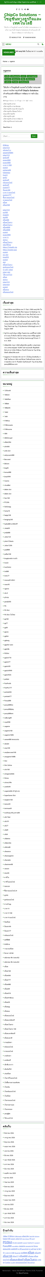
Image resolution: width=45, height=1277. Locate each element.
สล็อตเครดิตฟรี (9, 1020)
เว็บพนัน (15, 82)
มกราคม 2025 (9, 1218)
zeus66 (6, 873)
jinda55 (6, 215)
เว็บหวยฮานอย (9, 1105)
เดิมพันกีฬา (8, 1069)
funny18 (7, 511)
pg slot (5, 255)
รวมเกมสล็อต (8, 949)
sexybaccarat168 (10, 752)
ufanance (7, 851)
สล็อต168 (6, 205)
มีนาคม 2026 (8, 1155)
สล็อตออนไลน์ (30, 79)
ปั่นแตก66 (8, 79)
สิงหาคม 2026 (9, 1133)
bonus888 (7, 472)
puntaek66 (8, 692)
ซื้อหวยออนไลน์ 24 (10, 891)
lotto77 (6, 576)
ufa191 (6, 821)
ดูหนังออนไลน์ (8, 267)
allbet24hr (7, 442)
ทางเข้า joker (8, 270)
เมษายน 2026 (9, 1151)
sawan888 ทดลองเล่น (11, 739)
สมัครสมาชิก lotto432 (11, 958)
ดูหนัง (5, 178)
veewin (6, 869)
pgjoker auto (8, 645)
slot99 (5, 217)
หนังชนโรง (7, 150)
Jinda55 (7, 528)
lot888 (6, 571)
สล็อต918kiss (9, 998)
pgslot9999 (8, 671)
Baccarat (7, 459)
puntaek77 (8, 696)
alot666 (7, 447)
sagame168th (8, 153)
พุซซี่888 (7, 940)
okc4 (6, 593)
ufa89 (6, 830)
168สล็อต (7, 399)
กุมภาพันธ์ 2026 (9, 1160)
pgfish (6, 636)
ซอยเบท (7, 886)
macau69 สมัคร (9, 580)
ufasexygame (9, 856)
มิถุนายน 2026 (9, 1142)
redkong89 (8, 718)
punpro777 (7, 195)
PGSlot (6, 653)
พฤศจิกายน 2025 (10, 1173)
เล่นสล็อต (7, 1074)
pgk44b (6, 649)
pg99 (6, 628)
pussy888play (9, 709)
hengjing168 (8, 520)
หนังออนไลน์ (7, 182)
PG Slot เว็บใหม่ (9, 615)
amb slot (7, 451)
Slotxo (6, 778)
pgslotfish (7, 675)
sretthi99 (7, 787)
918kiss (6, 145)
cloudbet (7, 485)
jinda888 (7, 533)
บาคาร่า (23, 76)
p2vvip (6, 597)
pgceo (6, 632)
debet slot (7, 489)
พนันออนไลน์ (16, 79)
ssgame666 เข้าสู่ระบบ (12, 791)
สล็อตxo (6, 290)
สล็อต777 (7, 980)
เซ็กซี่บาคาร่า (8, 1065)
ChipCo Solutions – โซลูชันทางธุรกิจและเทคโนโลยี (22, 19)
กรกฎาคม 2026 (9, 1138)
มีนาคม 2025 (8, 1209)
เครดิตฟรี (7, 1060)
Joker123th (8, 545)
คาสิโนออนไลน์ (15, 76)
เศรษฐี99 (7, 1114)
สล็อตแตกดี (8, 1038)
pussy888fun (8, 705)
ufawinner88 (8, 864)
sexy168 (7, 748)
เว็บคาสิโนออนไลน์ (10, 1078)
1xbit (6, 416)
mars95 (7, 584)
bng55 (6, 468)
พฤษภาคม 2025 (9, 1200)
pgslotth (25, 1243)
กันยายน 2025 (9, 1182)
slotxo (5, 240)
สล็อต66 (6, 220)
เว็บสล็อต (7, 1096)
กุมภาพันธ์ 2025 (9, 1213)
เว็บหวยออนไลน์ (9, 1100)
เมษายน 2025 (9, 1204)
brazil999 (7, 477)
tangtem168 (8, 800)
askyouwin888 (9, 455)
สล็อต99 (7, 1002)
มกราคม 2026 (9, 1164)
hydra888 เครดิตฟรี (10, 524)
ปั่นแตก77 (7, 931)
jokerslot (6, 285)
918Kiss (7, 421)
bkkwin (6, 464)
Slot (5, 761)
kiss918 (6, 257)
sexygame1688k (9, 757)
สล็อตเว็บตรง (7, 222)
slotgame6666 (9, 774)
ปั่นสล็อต (7, 922)
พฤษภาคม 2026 (9, 1146)
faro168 (7, 498)
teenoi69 (7, 804)
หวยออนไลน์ (7, 200)
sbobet (6, 744)
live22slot (7, 567)
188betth (7, 408)
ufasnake (7, 860)
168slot (7, 395)
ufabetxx (7, 839)
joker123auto (9, 541)
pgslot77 (6, 187)
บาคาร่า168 (7, 165)
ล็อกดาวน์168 (8, 953)
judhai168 (7, 554)
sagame (7, 726)
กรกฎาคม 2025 (9, 1191)
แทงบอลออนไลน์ (21, 1263)
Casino (6, 481)
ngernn (6, 589)
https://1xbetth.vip (10, 247)
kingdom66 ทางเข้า (10, 558)
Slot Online (8, 765)
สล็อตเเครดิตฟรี (9, 1033)
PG (5, 606)
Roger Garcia (9, 101)
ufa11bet (7, 817)
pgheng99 (7, 170)
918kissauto (8, 425)
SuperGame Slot (10, 795)
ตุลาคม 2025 (8, 1178)
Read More (6, 127)
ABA (5, 434)
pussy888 (7, 160)
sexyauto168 (29, 1246)
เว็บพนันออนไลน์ (23, 82)
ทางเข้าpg (7, 904)
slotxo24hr (8, 782)
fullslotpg (6, 173)
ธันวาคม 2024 (9, 1222)
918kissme (8, 429)
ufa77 (6, 826)
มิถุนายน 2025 (9, 1196)
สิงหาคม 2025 (9, 1187)
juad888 (7, 550)
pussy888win (8, 713)
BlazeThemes (23, 1273)
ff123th (6, 502)
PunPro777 (8, 688)
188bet (6, 404)
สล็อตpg (7, 1007)
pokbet (6, 679)
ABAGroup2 (8, 438)
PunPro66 (7, 683)
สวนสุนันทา (8, 1042)
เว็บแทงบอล (8, 1109)
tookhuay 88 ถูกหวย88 (12, 813)
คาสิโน (7, 76)
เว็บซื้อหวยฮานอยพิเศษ (12, 1082)
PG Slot (7, 610)
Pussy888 (7, 701)
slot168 (7, 769)
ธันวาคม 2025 (9, 1169)
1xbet (6, 412)
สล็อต (23, 79)
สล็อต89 (7, 989)
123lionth (7, 391)
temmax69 (8, 808)
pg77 (6, 623)
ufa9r (6, 834)
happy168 (7, 515)
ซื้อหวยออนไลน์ (8, 197)
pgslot (5, 168)
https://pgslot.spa (10, 250)
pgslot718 (7, 658)
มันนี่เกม (7, 944)
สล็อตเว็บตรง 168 (10, 1029)
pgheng (6, 640)
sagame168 (8, 731)
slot (4, 262)
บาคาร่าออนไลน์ (32, 76)
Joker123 (7, 537)
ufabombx (7, 843)
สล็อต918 (7, 993)
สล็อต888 (6, 227)
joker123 (6, 148)
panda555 (7, 602)
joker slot (6, 272)
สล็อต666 (7, 975)
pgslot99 (7, 666)
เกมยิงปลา (8, 82)
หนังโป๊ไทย (7, 245)
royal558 (7, 722)
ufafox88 (7, 847)
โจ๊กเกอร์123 (7, 275)
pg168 (5, 212)
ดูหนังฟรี (6, 158)
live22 (5, 175)
